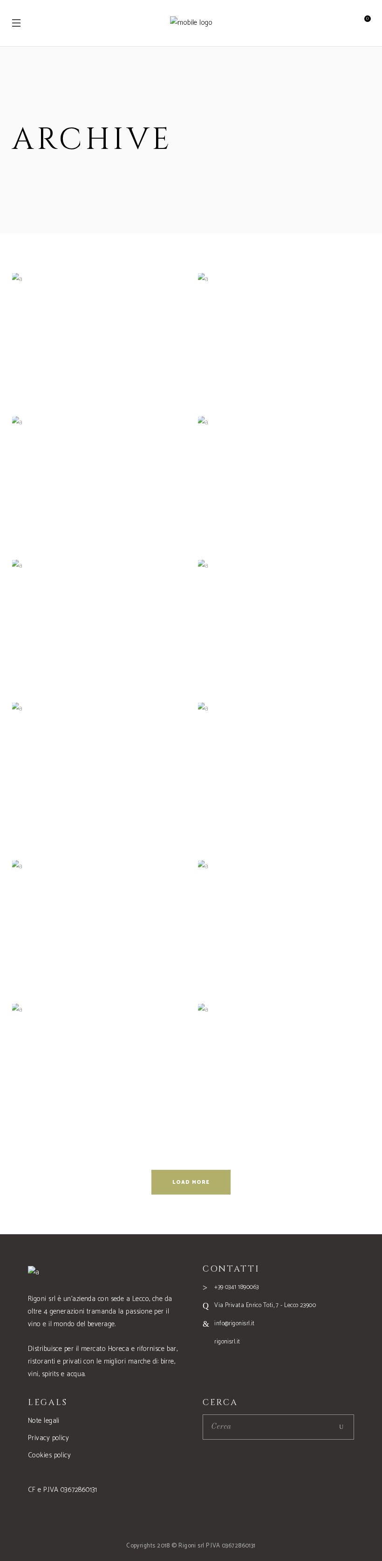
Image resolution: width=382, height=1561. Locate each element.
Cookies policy (49, 1455)
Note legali (44, 1421)
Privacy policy (48, 1438)
